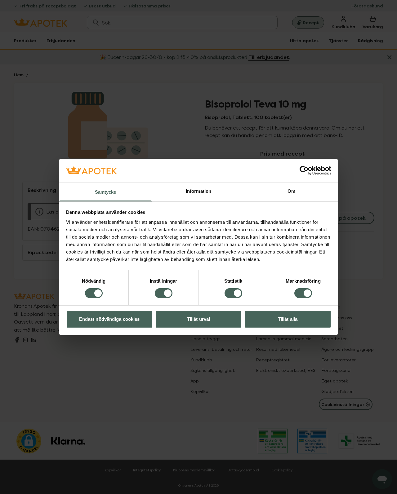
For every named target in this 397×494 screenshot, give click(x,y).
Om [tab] (291, 191)
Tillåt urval (198, 319)
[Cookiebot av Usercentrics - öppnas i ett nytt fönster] (304, 170)
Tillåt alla (287, 319)
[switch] (163, 293)
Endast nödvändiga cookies (109, 319)
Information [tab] (198, 191)
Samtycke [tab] (105, 192)
